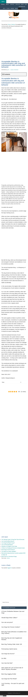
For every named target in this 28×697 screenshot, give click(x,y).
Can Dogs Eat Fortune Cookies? (10, 627)
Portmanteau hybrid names (9, 649)
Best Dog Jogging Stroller (8, 674)
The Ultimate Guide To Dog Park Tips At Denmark (12, 539)
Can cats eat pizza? (7, 622)
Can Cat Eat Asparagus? (7, 544)
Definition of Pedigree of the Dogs (9, 546)
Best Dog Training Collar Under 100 (11, 644)
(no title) (3, 658)
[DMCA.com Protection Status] (3, 696)
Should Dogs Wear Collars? (9, 617)
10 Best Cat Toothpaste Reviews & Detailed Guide (13, 548)
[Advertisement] (14, 46)
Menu (3, 1)
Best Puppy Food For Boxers (8, 549)
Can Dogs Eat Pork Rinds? (9, 678)
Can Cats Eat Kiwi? (7, 663)
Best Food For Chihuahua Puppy (9, 556)
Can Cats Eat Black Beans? (7, 541)
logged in (9, 567)
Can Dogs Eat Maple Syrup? (8, 542)
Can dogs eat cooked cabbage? (8, 551)
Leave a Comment (14, 69)
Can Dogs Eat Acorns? (8, 653)
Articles (8, 558)
